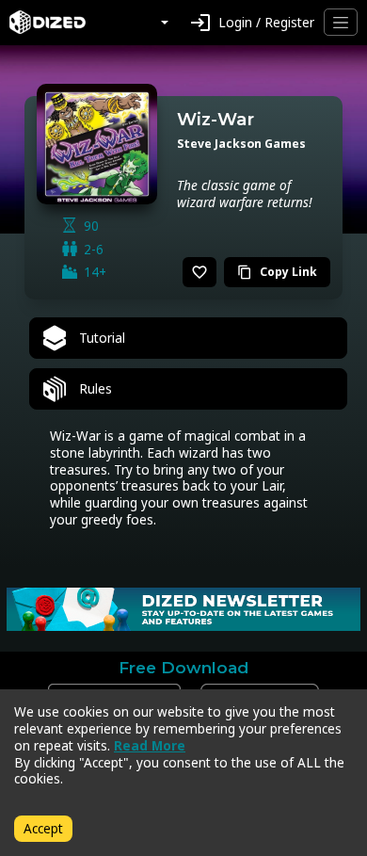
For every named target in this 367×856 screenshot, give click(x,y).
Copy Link (277, 272)
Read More (149, 745)
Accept (43, 828)
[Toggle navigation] (341, 22)
